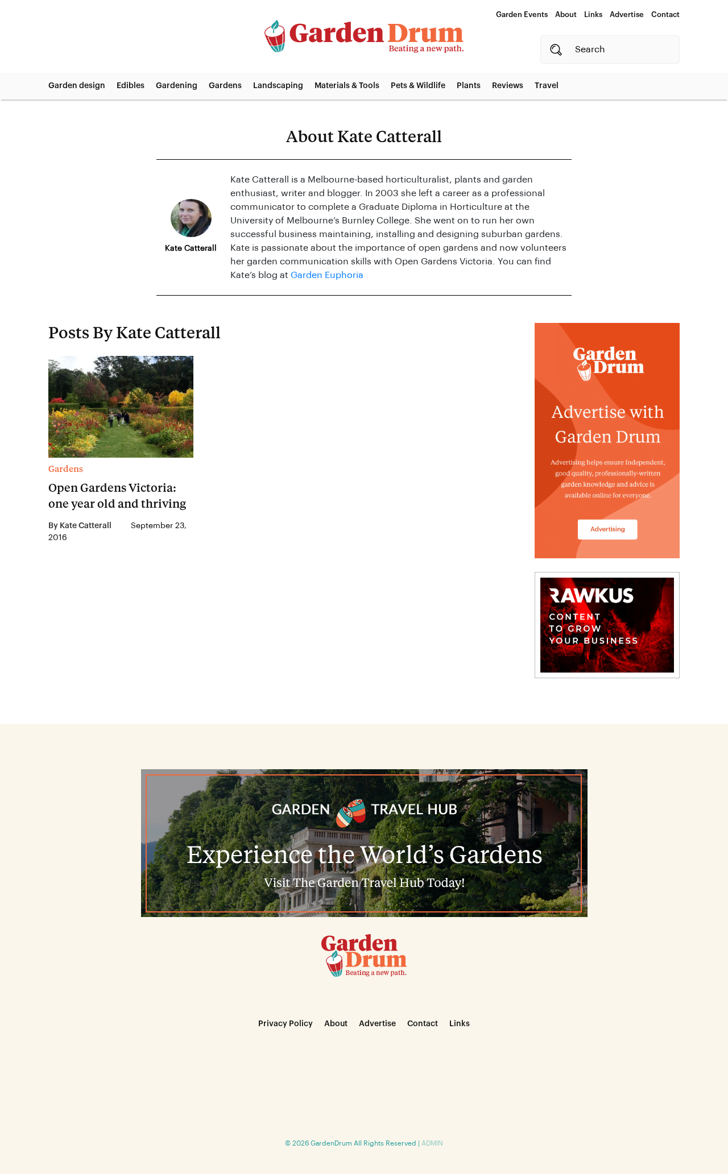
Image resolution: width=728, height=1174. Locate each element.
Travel (547, 86)
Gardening (176, 86)
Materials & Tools (347, 86)
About (566, 14)
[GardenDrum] (364, 36)
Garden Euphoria (327, 275)
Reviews (507, 86)
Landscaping (278, 86)
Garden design (76, 86)
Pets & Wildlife (418, 86)
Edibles (130, 86)
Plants (469, 86)
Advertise (627, 14)
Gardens (225, 86)
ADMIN (432, 1143)
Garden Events (522, 14)
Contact (665, 14)
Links (593, 14)
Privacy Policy (285, 1024)
